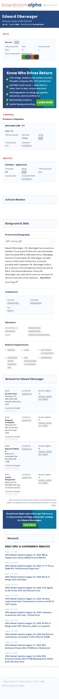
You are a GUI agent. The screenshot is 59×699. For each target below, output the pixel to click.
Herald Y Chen (11, 394)
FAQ (36, 681)
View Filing (10, 282)
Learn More (45, 102)
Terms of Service (10, 681)
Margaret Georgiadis (9, 421)
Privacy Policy (26, 681)
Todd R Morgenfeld (10, 478)
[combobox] (50, 5)
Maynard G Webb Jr (12, 450)
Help (42, 681)
